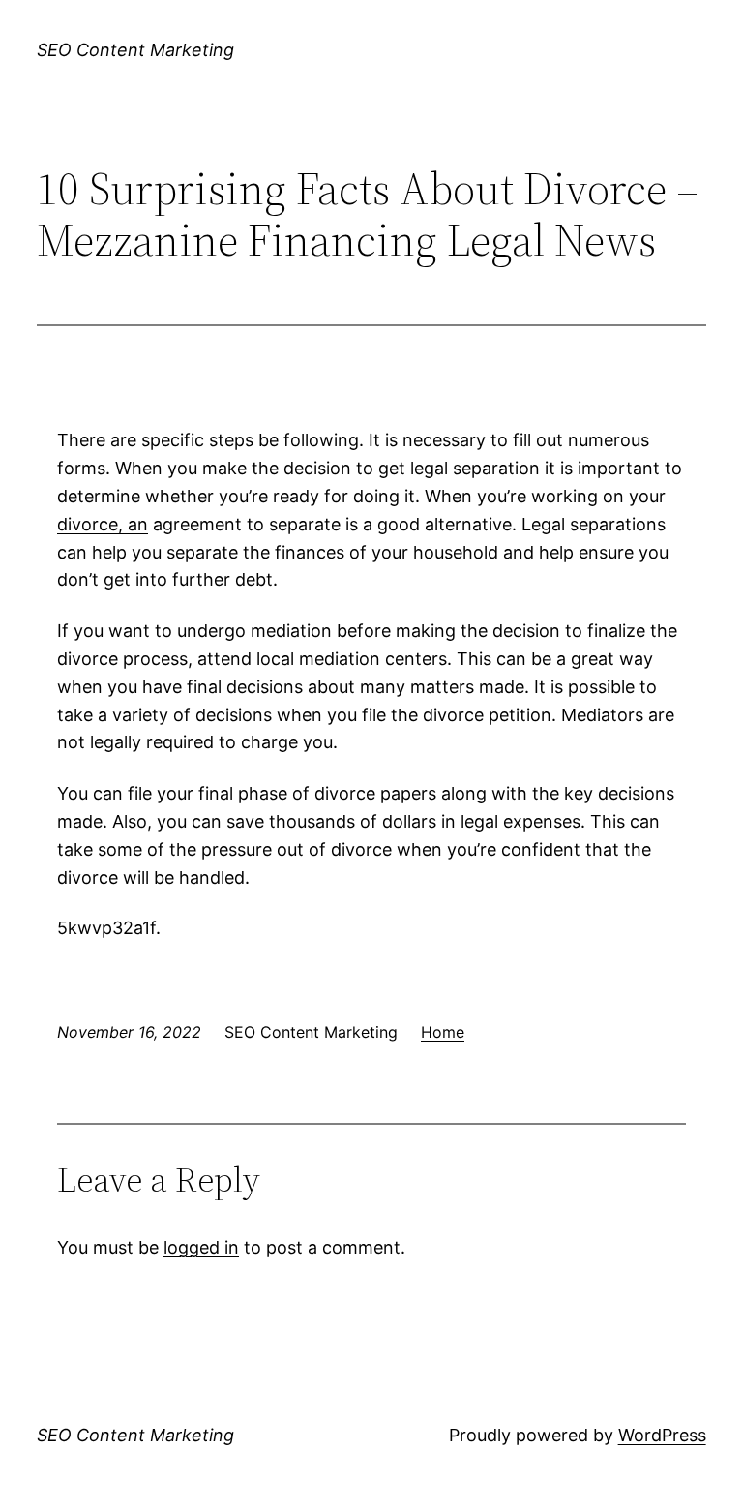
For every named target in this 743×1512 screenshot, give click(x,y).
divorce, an (102, 524)
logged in (201, 1247)
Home (442, 1032)
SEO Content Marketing (135, 50)
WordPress (662, 1435)
